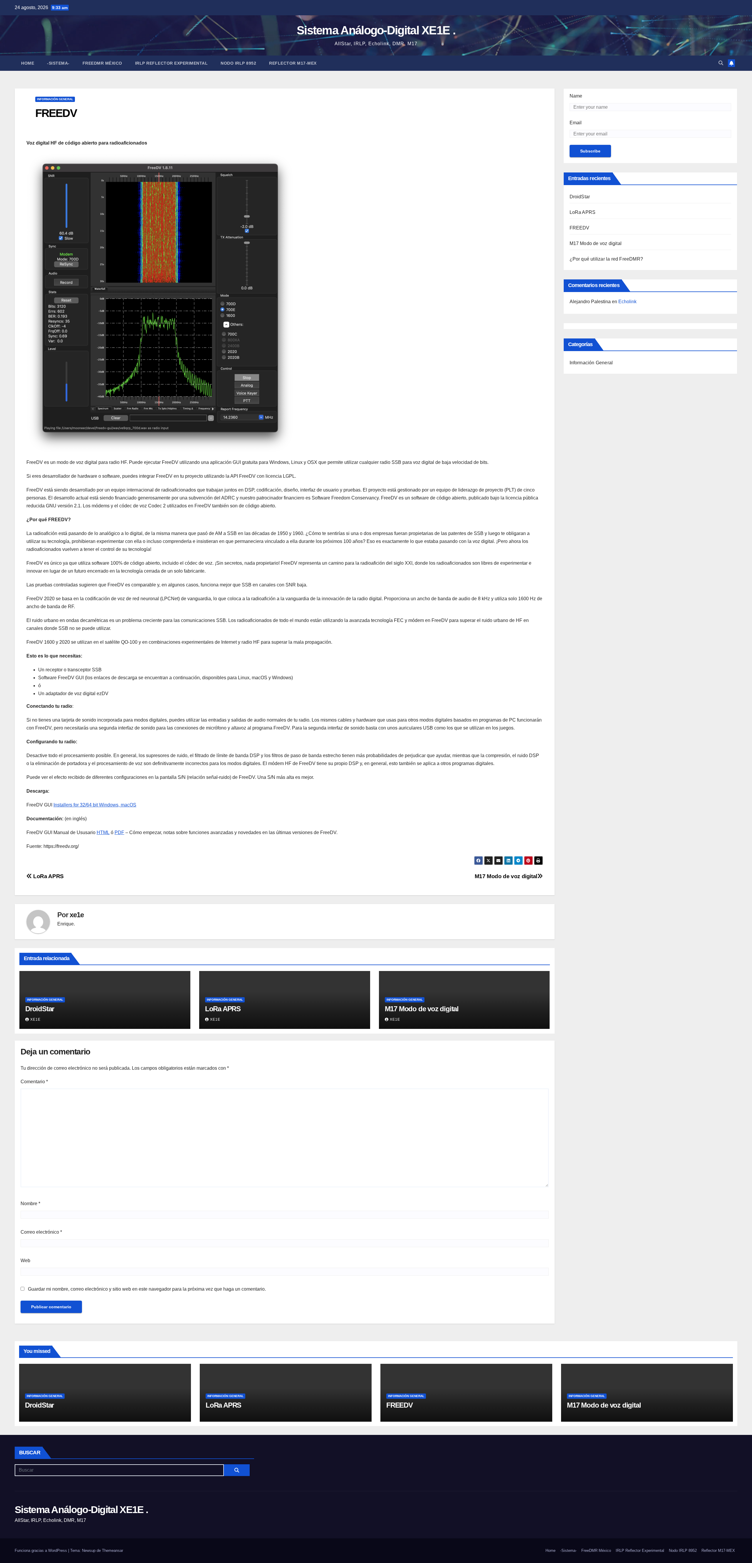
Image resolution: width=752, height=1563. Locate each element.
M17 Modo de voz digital (506, 876)
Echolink (627, 301)
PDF (119, 832)
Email (576, 122)
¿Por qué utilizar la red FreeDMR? (606, 258)
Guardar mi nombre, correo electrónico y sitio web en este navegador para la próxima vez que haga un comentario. (147, 1289)
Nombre (30, 1203)
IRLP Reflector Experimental (171, 63)
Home (27, 63)
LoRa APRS (48, 876)
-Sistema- (58, 63)
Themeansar (112, 1550)
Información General (55, 99)
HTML (103, 832)
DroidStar (39, 1009)
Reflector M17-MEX (293, 63)
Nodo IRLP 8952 (238, 63)
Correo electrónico (41, 1232)
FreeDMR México (102, 63)
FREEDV (580, 227)
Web (25, 1260)
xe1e (76, 915)
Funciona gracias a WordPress (41, 1550)
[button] (721, 63)
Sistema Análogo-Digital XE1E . (376, 30)
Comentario (34, 1081)
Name (576, 95)
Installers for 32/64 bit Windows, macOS (94, 804)
